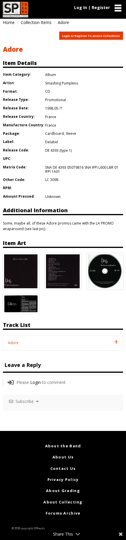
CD (47, 91)
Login (35, 382)
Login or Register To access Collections (91, 36)
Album (50, 74)
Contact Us (63, 468)
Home (9, 22)
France (50, 116)
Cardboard (54, 133)
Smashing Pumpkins (61, 83)
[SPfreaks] (15, 9)
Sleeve (71, 133)
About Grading (63, 490)
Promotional (55, 99)
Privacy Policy (63, 479)
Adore (13, 49)
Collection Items (36, 22)
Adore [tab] (13, 342)
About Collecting (62, 502)
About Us (63, 457)
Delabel (51, 141)
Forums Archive (63, 513)
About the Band (63, 445)
